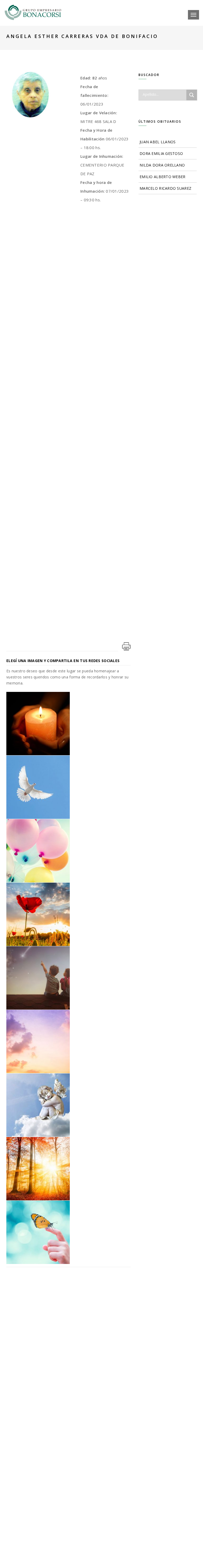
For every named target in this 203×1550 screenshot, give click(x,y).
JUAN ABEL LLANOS (158, 141)
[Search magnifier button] (191, 95)
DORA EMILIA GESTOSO (161, 153)
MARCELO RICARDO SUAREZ (165, 188)
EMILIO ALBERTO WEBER (163, 176)
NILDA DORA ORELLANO (162, 165)
